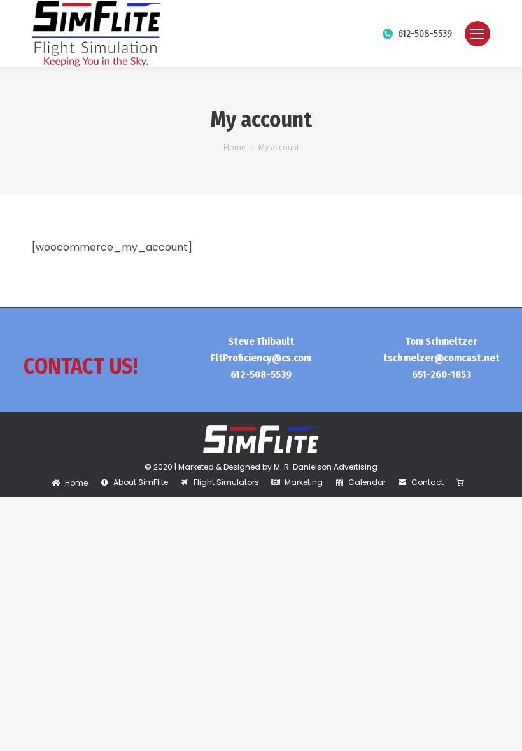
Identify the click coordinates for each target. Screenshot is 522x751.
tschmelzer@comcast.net (441, 358)
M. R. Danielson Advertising (325, 466)
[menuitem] (70, 483)
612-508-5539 (425, 33)
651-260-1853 (441, 374)
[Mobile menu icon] (477, 33)
